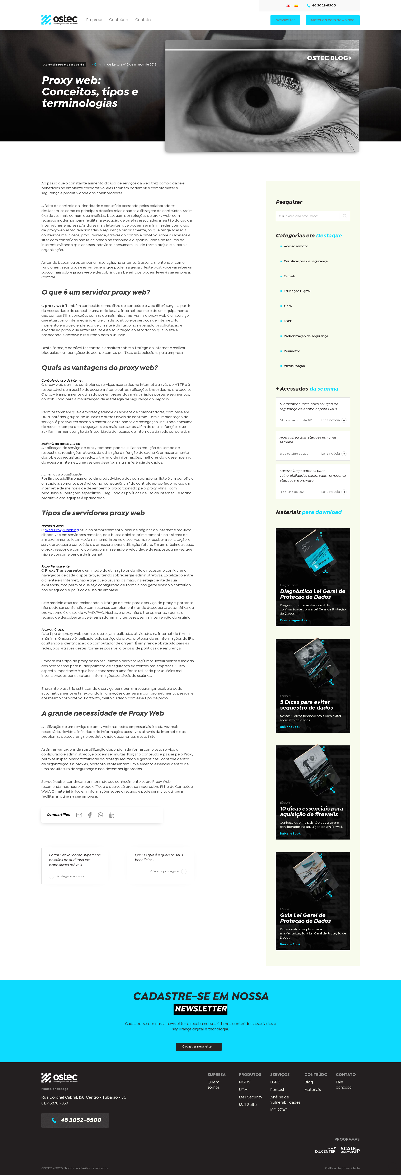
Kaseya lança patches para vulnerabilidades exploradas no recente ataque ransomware (312, 475)
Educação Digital (297, 291)
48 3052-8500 (324, 5)
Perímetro (292, 351)
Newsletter (285, 20)
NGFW (245, 1082)
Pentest (277, 1090)
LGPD (288, 321)
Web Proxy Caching (62, 530)
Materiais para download (333, 20)
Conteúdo (118, 20)
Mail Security (250, 1097)
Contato (143, 20)
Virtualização (294, 366)
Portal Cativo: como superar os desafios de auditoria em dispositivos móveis (74, 860)
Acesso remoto (296, 246)
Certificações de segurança (306, 261)
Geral (288, 306)
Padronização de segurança (306, 336)
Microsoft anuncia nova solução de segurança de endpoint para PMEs (308, 407)
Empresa (94, 20)
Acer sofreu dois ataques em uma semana (307, 440)
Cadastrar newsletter (197, 1046)
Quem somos (214, 1085)
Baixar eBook (290, 727)
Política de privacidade (342, 1168)
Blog (309, 1082)
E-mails (289, 276)
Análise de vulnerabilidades (285, 1100)
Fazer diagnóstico (294, 620)
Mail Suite (248, 1105)
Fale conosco (344, 1085)
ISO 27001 (279, 1110)
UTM (243, 1090)
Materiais (313, 1090)
